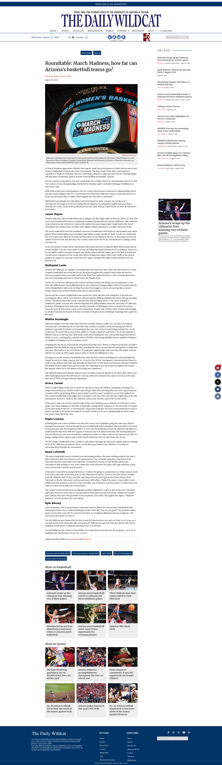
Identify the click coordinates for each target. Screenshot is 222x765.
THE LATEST (164, 50)
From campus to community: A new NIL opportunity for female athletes (121, 674)
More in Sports (55, 644)
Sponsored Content (107, 760)
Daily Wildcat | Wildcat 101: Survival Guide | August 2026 (173, 71)
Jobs (101, 756)
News (53, 31)
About (151, 31)
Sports (65, 31)
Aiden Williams (162, 134)
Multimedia (138, 31)
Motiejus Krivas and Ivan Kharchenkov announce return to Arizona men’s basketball (59, 630)
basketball (86, 52)
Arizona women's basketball (85, 553)
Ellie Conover (161, 109)
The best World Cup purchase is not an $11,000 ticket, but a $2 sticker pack (59, 674)
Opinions (122, 31)
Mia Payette (160, 122)
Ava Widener (161, 168)
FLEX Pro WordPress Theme (109, 763)
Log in (125, 763)
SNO (121, 763)
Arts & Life (78, 31)
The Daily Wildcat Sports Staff (58, 76)
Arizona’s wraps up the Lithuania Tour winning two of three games (172, 58)
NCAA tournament (123, 553)
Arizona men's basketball (57, 553)
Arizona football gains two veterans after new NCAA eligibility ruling (173, 154)
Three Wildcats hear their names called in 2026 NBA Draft (123, 596)
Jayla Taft (160, 87)
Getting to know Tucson (168, 106)
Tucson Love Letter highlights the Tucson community (173, 117)
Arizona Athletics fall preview (171, 165)
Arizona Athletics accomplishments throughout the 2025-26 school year (90, 674)
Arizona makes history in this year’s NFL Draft (91, 707)
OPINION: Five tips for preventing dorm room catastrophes (172, 129)
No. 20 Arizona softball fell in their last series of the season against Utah (59, 709)
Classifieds (166, 31)
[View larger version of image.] (91, 118)
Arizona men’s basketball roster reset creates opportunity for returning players (91, 630)
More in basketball (58, 567)
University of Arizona (56, 558)
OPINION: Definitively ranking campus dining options (171, 141)
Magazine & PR (95, 31)
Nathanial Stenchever (129, 155)
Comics (110, 31)
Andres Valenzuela (163, 158)
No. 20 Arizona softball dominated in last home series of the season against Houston (122, 710)
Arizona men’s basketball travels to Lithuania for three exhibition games (174, 95)
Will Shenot (160, 63)
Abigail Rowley (161, 146)
